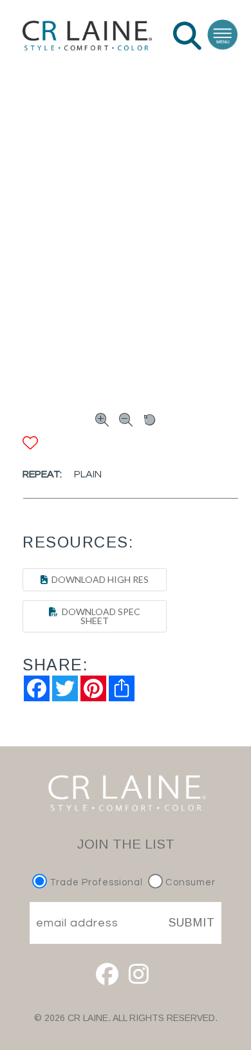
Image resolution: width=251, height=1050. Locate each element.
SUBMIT (192, 922)
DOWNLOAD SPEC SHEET (99, 616)
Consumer (189, 882)
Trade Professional (95, 882)
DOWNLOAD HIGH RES (98, 579)
